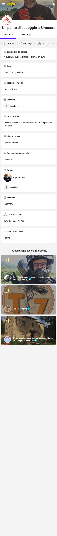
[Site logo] (11, 4)
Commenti (24, 34)
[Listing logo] (7, 20)
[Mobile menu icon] (3, 4)
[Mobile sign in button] (54, 4)
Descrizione (8, 34)
